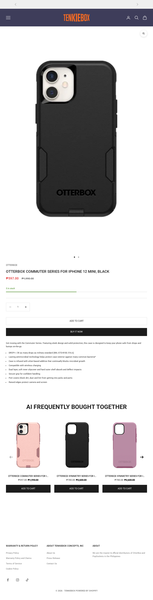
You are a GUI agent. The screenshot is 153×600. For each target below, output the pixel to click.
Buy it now (76, 331)
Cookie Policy (12, 569)
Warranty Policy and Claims (19, 558)
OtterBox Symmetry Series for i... (76, 476)
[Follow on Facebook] (8, 580)
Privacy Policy (12, 553)
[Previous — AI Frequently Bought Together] (11, 457)
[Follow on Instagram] (17, 580)
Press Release (53, 558)
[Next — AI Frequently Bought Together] (141, 457)
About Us (51, 553)
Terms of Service (14, 563)
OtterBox (11, 265)
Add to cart (77, 321)
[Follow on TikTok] (27, 580)
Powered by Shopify (87, 591)
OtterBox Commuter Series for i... (28, 476)
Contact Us (52, 563)
